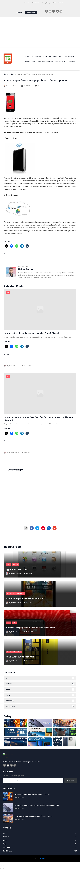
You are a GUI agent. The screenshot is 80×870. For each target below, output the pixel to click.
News (8, 623)
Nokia (14, 623)
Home (6, 74)
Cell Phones (11, 593)
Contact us (35, 3)
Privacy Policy (46, 3)
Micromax (20, 593)
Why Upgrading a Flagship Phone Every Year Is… (32, 794)
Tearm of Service (58, 3)
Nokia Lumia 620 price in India (20, 657)
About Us (26, 3)
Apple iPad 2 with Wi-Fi (17, 569)
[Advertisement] (40, 32)
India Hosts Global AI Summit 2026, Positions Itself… (34, 816)
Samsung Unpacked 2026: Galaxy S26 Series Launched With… (37, 805)
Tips (12, 74)
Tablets (15, 564)
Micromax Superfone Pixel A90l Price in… (25, 598)
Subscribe (70, 780)
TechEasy (42, 858)
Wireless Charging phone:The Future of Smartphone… (31, 627)
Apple (8, 564)
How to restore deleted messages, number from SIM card (31, 333)
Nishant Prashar (12, 86)
